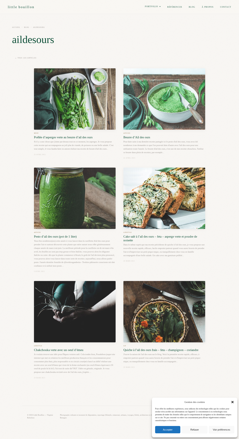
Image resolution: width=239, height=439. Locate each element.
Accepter (168, 429)
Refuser (194, 429)
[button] (232, 402)
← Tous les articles (25, 58)
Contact (225, 7)
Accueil (16, 27)
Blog (192, 7)
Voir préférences (221, 429)
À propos (208, 7)
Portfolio (151, 6)
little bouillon (21, 7)
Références (174, 7)
